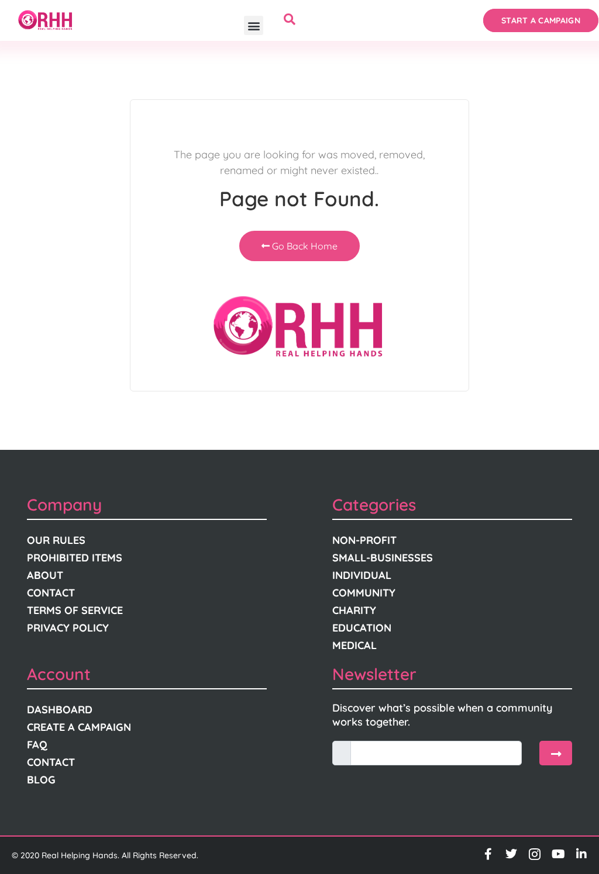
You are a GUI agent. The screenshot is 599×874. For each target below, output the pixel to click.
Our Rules (56, 540)
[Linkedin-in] (581, 854)
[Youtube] (558, 854)
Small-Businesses (382, 557)
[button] (253, 25)
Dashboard (59, 709)
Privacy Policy (68, 627)
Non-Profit (364, 540)
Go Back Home (304, 246)
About (45, 575)
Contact (51, 592)
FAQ (37, 744)
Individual (361, 575)
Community (363, 592)
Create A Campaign (79, 727)
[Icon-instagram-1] (535, 854)
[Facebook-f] (488, 854)
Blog (41, 779)
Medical (354, 645)
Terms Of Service (75, 610)
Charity (354, 610)
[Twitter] (511, 854)
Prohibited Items (74, 557)
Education (361, 627)
